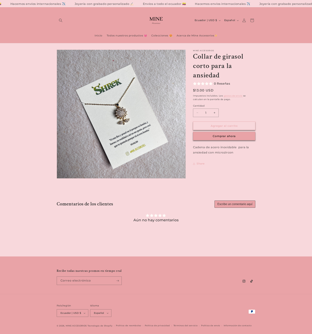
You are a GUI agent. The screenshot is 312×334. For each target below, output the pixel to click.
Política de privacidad (157, 325)
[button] (61, 20)
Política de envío (210, 325)
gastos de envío (233, 95)
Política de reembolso (128, 325)
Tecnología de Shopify (100, 325)
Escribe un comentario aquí (234, 204)
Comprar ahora (224, 136)
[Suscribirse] (118, 280)
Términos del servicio (186, 325)
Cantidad (199, 105)
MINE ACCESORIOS (77, 325)
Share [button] (201, 163)
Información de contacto (238, 325)
